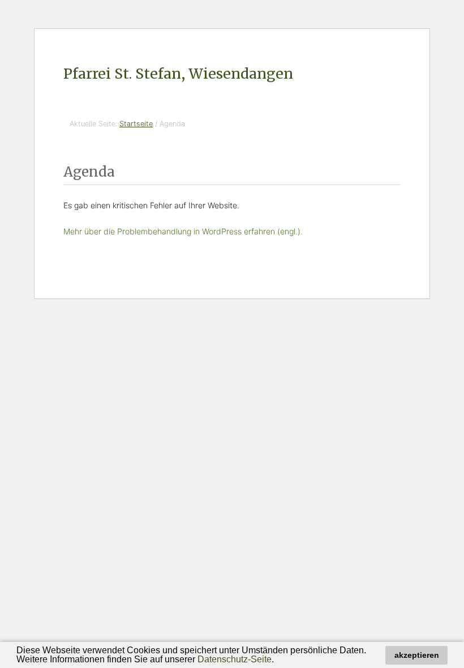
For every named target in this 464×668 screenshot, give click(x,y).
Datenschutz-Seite (234, 659)
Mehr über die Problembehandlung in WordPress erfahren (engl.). (183, 231)
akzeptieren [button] (416, 655)
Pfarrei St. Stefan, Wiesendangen (178, 74)
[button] (278, 660)
